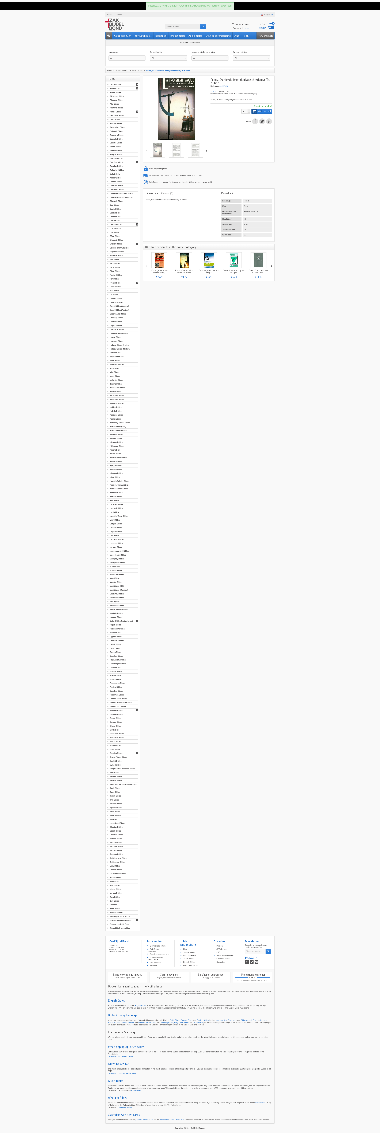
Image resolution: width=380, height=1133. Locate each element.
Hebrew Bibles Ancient (119, 345)
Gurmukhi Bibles (117, 329)
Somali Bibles (115, 745)
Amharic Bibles (116, 108)
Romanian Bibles (117, 695)
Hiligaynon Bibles (117, 357)
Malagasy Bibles (117, 559)
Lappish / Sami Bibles (119, 516)
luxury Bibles (198, 1023)
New (185, 949)
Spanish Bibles (116, 753)
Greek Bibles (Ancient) (119, 310)
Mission (219, 946)
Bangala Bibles (116, 139)
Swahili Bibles (116, 761)
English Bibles (177, 35)
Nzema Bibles (116, 633)
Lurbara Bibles (116, 547)
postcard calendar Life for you (172, 1120)
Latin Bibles (115, 520)
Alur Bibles (114, 104)
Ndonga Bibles (116, 617)
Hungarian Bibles (117, 364)
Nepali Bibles (115, 625)
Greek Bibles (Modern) (119, 306)
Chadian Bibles (116, 827)
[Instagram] (256, 962)
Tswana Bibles (116, 839)
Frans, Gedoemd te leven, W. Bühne (184, 271)
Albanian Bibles (116, 100)
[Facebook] (247, 962)
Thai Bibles (114, 800)
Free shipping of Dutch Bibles (126, 1047)
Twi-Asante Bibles (117, 862)
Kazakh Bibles (116, 438)
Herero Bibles (116, 353)
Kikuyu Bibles (116, 450)
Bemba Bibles (116, 151)
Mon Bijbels (115, 602)
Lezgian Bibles (116, 524)
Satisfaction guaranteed (153, 950)
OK (203, 26)
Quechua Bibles (116, 691)
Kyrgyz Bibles (116, 466)
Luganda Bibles (116, 543)
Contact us (220, 962)
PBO (218, 952)
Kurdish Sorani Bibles (119, 489)
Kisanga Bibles (116, 473)
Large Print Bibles (181, 1023)
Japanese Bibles (117, 395)
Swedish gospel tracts (147, 1023)
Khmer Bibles (115, 178)
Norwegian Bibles (117, 629)
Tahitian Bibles (116, 780)
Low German (115, 228)
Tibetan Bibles (116, 804)
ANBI (237, 35)
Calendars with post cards (124, 1115)
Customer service (223, 959)
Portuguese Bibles (117, 683)
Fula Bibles (114, 291)
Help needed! (155, 962)
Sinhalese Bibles (117, 734)
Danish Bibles (116, 213)
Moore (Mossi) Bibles (119, 609)
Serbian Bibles (116, 722)
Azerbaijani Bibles (117, 127)
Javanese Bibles (117, 399)
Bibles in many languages (123, 1015)
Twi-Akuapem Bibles (118, 858)
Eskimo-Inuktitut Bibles (119, 248)
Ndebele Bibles (116, 613)
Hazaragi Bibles (116, 341)
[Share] (255, 122)
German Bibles (116, 224)
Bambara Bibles (117, 135)
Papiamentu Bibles (118, 660)
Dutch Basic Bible (190, 965)
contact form (260, 1103)
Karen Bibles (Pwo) (118, 427)
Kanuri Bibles (115, 419)
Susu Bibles (115, 749)
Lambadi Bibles (116, 508)
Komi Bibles (115, 909)
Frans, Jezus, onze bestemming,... (159, 271)
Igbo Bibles (114, 372)
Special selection (190, 952)
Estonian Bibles (116, 256)
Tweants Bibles (116, 854)
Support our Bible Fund (119, 924)
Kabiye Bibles (116, 407)
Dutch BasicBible (118, 1064)
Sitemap (153, 965)
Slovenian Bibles (117, 738)
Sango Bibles (115, 718)
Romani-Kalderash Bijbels (121, 703)
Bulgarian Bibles (117, 170)
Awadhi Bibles (116, 123)
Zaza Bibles (115, 897)
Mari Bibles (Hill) (117, 586)
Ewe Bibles (114, 259)
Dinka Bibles (115, 221)
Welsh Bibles (115, 877)
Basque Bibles (116, 143)
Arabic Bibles (115, 112)
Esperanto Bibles (117, 252)
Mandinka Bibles (117, 574)
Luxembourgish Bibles (119, 551)
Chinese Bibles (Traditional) (121, 197)
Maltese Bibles (116, 570)
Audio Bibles (195, 35)
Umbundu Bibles (117, 594)
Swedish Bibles (116, 913)
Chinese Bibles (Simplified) (121, 193)
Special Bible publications (121, 920)
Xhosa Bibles (115, 889)
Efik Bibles (114, 232)
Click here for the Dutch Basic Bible (122, 1073)
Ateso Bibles (115, 120)
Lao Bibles (114, 512)
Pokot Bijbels (115, 675)
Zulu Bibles (114, 901)
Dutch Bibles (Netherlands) (121, 621)
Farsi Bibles (115, 267)
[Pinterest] (269, 122)
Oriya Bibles (115, 648)
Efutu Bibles (115, 236)
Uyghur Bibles (116, 637)
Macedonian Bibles (118, 555)
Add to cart (264, 111)
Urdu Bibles (115, 866)
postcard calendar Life (144, 1120)
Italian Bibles (115, 392)
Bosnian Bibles (116, 166)
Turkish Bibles (116, 850)
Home (111, 78)
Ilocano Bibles (116, 384)
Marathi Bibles (116, 582)
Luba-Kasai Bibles (117, 823)
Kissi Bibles (115, 477)
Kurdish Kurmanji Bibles (120, 485)
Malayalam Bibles (117, 563)
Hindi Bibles (115, 360)
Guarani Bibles (116, 322)
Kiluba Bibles (115, 454)
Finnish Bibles (116, 275)
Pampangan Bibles (118, 664)
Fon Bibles (114, 279)
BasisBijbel (161, 35)
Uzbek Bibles (115, 644)
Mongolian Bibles (117, 605)
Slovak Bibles (115, 741)
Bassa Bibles (115, 147)
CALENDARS (115, 85)
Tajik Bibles (114, 773)
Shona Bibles (115, 726)
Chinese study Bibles (249, 1020)
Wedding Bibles (189, 956)
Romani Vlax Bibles (118, 706)
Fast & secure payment (159, 954)
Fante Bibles (115, 263)
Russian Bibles (116, 710)
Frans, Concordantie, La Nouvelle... (258, 271)
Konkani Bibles (116, 493)
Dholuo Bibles (116, 217)
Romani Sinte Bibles (118, 699)
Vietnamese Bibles (118, 874)
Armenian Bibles (117, 116)
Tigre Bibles (115, 811)
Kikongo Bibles (116, 442)
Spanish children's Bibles (124, 1023)
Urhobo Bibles (116, 870)
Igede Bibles (115, 376)
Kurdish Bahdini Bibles (119, 481)
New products (265, 35)
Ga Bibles (114, 294)
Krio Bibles (114, 501)
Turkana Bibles (116, 842)
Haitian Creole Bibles (119, 333)
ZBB (246, 35)
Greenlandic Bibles (118, 314)
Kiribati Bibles (116, 461)
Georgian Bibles (116, 302)
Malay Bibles (115, 567)
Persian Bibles (116, 671)
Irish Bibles (114, 368)
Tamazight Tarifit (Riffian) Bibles (123, 784)
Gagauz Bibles (116, 298)
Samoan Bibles (116, 714)
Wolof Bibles (115, 885)
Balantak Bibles (116, 131)
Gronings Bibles (116, 318)
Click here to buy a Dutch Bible (120, 1056)
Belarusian (114, 881)
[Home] (109, 35)
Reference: (215, 86)
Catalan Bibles (116, 182)
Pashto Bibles (116, 668)
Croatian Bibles (116, 504)
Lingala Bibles (116, 532)
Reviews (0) (167, 193)
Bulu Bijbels (115, 174)
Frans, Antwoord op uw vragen (233, 271)
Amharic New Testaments (226, 1020)
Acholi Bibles (115, 92)
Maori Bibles (115, 578)
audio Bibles (136, 1090)
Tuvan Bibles (115, 815)
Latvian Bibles (116, 528)
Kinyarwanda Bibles (118, 458)
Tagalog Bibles (116, 776)
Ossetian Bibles (116, 656)
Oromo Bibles (115, 652)
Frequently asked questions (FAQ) (155, 958)
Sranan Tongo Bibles (118, 757)
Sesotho (113, 905)
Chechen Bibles (116, 835)
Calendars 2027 (122, 35)
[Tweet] (262, 122)
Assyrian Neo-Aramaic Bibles (122, 769)
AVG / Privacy (221, 949)
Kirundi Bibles (116, 469)
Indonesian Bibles (117, 388)
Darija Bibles (115, 209)
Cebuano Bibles (116, 186)
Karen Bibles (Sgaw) (118, 430)
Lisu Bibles (114, 535)
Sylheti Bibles (115, 765)
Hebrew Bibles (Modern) (120, 349)
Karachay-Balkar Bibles (120, 423)
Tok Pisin (113, 819)
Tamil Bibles (115, 788)
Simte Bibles (115, 730)
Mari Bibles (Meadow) (119, 590)
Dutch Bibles (175, 1020)
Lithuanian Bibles (117, 539)
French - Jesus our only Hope (209, 271)
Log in (247, 28)
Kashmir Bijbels (116, 434)
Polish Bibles (115, 679)
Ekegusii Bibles (116, 240)
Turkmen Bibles (116, 846)
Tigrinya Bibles (116, 808)
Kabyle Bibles (116, 411)
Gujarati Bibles (116, 325)
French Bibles (116, 283)
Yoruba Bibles (116, 893)
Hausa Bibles (115, 337)
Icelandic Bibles (116, 380)
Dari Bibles (114, 205)
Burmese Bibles (117, 158)
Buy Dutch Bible (143, 35)
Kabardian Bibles (117, 403)
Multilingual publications (120, 916)
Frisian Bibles (115, 287)
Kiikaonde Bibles (117, 446)
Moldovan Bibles (117, 598)
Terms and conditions (225, 956)
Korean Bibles (116, 497)
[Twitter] (252, 962)
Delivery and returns (158, 946)
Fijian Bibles (115, 271)
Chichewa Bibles (117, 189)
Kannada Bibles (116, 415)
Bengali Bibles (116, 154)
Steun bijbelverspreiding (218, 35)
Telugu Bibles (115, 796)
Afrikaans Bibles (117, 96)
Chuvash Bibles (116, 201)
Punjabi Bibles (116, 687)
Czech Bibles (115, 831)
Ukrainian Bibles (117, 640)
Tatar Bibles (115, 792)
